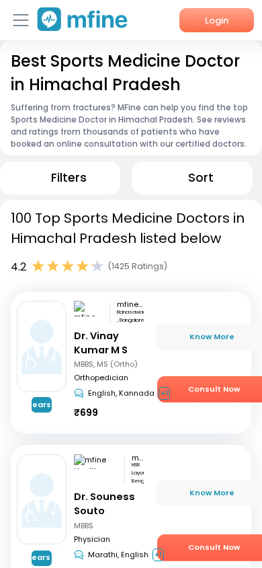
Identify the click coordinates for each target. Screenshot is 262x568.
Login (216, 20)
